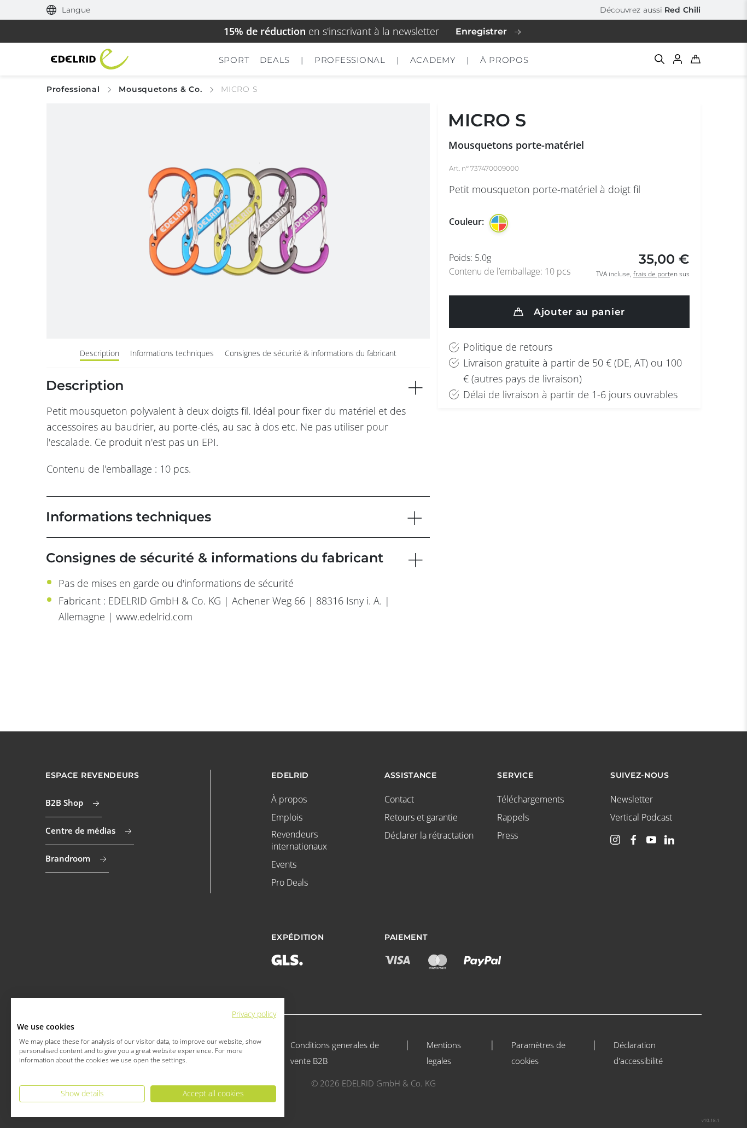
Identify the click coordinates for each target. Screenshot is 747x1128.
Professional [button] (350, 60)
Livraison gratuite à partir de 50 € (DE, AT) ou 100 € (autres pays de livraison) (572, 370)
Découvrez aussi (650, 10)
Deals (275, 60)
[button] (68, 10)
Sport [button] (234, 60)
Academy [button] (433, 60)
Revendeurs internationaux (299, 840)
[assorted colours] (498, 223)
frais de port (651, 273)
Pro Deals (289, 882)
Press (507, 835)
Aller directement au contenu (374, 7)
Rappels (513, 817)
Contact (399, 799)
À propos (289, 799)
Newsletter (631, 799)
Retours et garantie (421, 817)
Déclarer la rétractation (429, 835)
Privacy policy (254, 1014)
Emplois (286, 817)
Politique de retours (507, 346)
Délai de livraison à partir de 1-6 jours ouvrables (570, 394)
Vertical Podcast (641, 817)
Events (283, 864)
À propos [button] (504, 60)
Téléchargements (530, 799)
